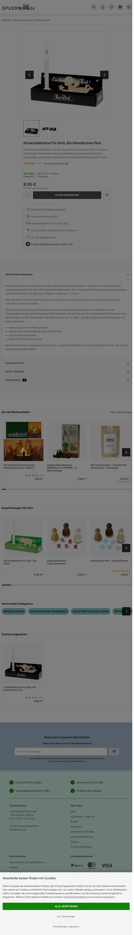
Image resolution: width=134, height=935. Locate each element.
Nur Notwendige (66, 916)
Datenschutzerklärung (75, 897)
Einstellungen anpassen (66, 926)
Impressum (109, 897)
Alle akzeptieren (66, 906)
